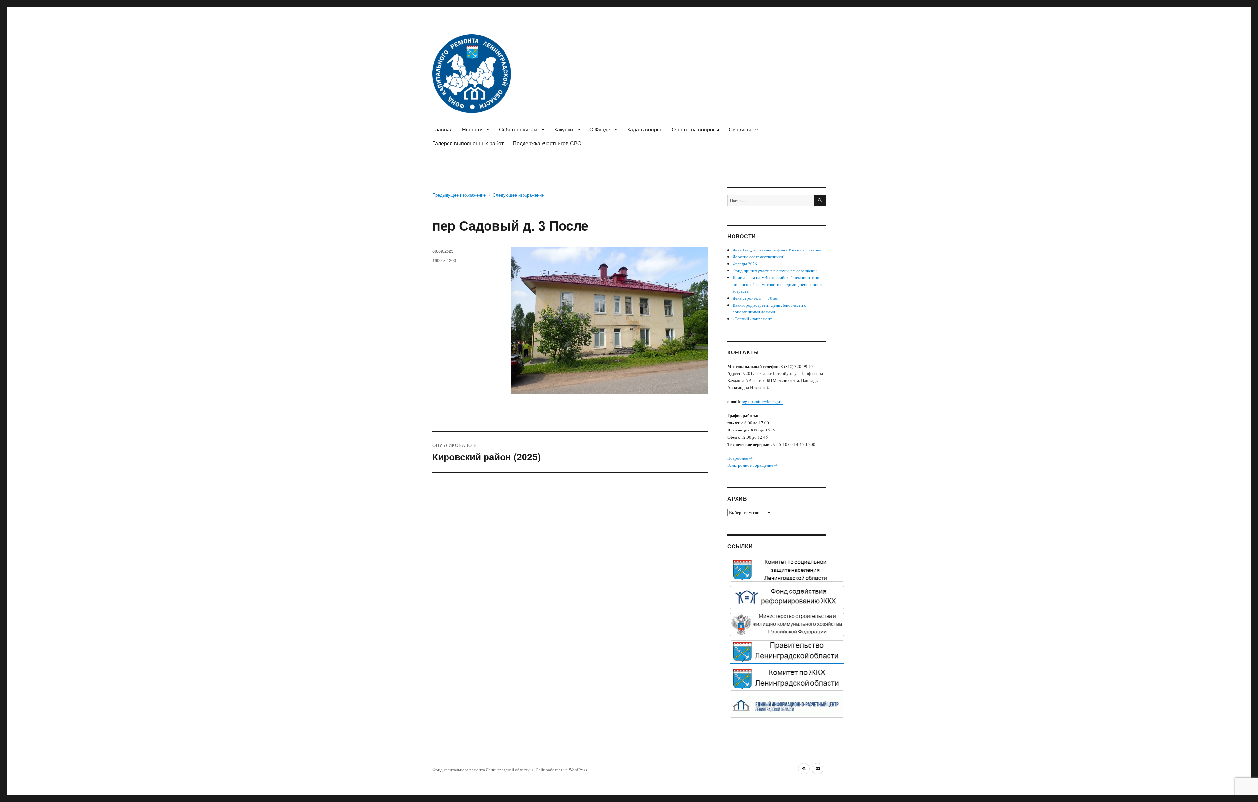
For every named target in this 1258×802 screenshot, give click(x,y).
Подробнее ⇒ (740, 458)
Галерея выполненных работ (468, 143)
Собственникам (518, 129)
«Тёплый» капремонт (752, 319)
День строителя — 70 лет (756, 298)
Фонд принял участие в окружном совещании (775, 270)
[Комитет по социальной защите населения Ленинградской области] (787, 570)
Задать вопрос (644, 129)
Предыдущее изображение (459, 195)
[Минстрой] (787, 624)
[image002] (787, 706)
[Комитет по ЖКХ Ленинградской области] (787, 679)
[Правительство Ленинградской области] (787, 651)
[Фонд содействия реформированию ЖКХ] (787, 597)
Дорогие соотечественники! (758, 257)
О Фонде (599, 129)
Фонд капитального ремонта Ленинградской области (481, 769)
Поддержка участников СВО (547, 143)
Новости (472, 129)
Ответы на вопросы (695, 129)
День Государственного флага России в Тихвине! (778, 250)
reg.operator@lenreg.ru (762, 401)
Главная (442, 129)
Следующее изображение (518, 195)
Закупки (563, 129)
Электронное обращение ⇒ (752, 465)
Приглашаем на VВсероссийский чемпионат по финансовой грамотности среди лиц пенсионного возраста (778, 284)
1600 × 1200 (444, 260)
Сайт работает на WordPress (561, 769)
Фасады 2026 (745, 264)
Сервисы (740, 129)
